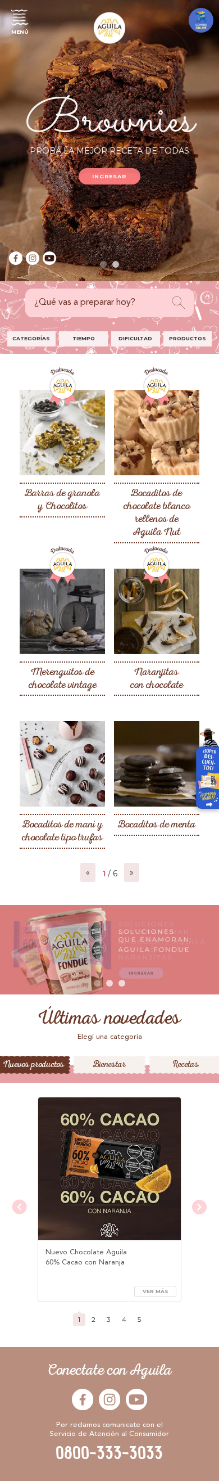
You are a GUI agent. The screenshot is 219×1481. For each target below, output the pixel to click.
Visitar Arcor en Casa (203, 771)
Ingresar (109, 176)
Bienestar (109, 1064)
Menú (20, 32)
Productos (187, 338)
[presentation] (19, 1208)
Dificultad (135, 338)
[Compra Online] (201, 20)
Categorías (31, 338)
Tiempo (83, 338)
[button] (103, 264)
